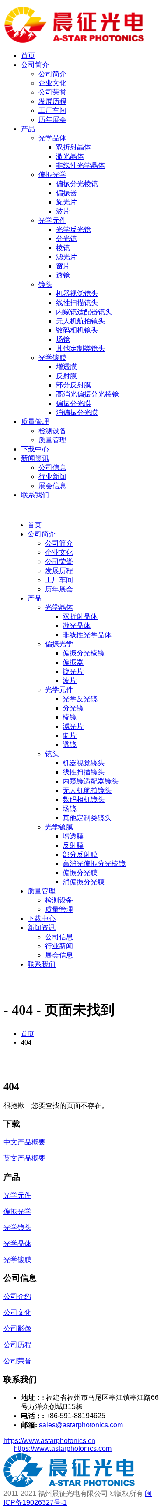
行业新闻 (52, 476)
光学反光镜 (73, 229)
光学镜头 (17, 1227)
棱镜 (63, 247)
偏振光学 (52, 174)
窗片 (63, 266)
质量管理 (35, 421)
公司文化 (17, 1312)
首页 (28, 55)
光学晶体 (52, 138)
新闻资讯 (35, 458)
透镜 (63, 275)
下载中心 (35, 449)
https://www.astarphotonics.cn (49, 1440)
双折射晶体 (73, 147)
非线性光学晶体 (80, 165)
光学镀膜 (52, 357)
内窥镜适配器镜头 (84, 312)
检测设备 (52, 431)
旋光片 (66, 202)
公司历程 (17, 1344)
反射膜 (66, 376)
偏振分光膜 (73, 403)
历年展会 (52, 119)
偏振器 (66, 193)
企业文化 (52, 83)
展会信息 (52, 485)
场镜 (63, 339)
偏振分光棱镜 (77, 183)
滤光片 (66, 257)
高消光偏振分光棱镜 (87, 394)
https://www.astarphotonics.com (63, 1448)
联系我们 (35, 495)
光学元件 (52, 220)
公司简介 (35, 64)
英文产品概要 (24, 1158)
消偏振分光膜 (77, 412)
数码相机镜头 (77, 330)
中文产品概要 (24, 1142)
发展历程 (52, 101)
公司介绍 (17, 1296)
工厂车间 (52, 110)
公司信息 (52, 467)
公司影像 (17, 1328)
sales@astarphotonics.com (81, 1425)
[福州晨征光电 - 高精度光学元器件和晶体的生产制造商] (74, 40)
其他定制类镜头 (80, 348)
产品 (28, 128)
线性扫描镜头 (77, 302)
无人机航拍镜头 (80, 321)
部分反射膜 (73, 385)
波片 (63, 211)
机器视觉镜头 (77, 293)
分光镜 (66, 238)
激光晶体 (70, 156)
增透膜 (66, 366)
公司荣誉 (52, 92)
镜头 (45, 284)
